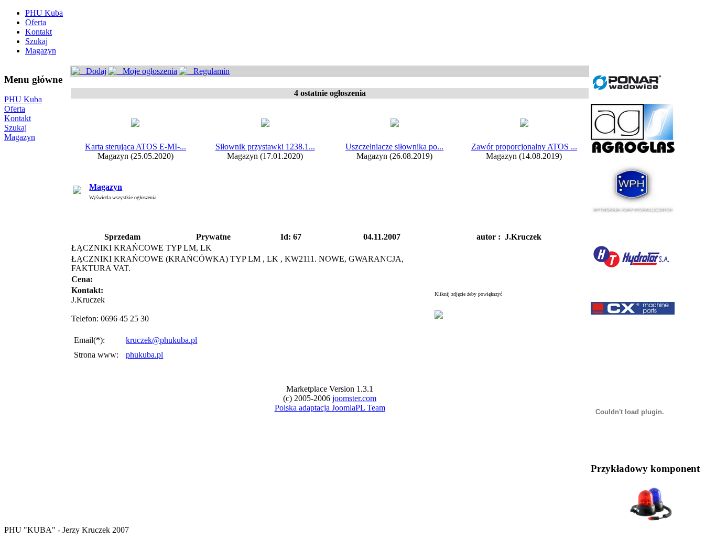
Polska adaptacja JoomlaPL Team (330, 407)
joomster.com (354, 398)
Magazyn (40, 50)
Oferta (35, 22)
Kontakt (38, 31)
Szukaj (36, 41)
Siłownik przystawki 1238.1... (265, 146)
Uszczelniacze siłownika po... (394, 146)
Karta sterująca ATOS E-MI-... (135, 146)
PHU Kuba (44, 12)
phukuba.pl (144, 354)
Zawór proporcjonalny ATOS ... (524, 146)
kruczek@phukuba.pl (161, 340)
